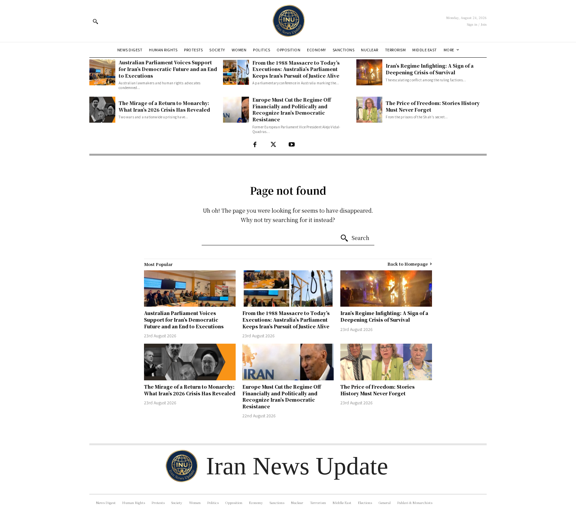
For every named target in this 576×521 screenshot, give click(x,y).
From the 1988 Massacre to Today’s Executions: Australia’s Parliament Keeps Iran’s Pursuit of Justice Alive (296, 69)
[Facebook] (254, 144)
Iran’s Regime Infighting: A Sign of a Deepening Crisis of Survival (430, 69)
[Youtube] (291, 144)
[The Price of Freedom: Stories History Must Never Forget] (369, 110)
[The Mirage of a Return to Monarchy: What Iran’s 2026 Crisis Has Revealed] (102, 110)
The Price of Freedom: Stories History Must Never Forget (433, 106)
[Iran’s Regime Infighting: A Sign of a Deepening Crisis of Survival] (369, 72)
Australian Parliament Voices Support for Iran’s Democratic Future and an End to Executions (168, 69)
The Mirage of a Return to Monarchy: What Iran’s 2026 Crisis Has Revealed (164, 106)
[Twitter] (273, 144)
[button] (95, 21)
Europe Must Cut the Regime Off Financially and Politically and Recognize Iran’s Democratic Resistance (291, 109)
